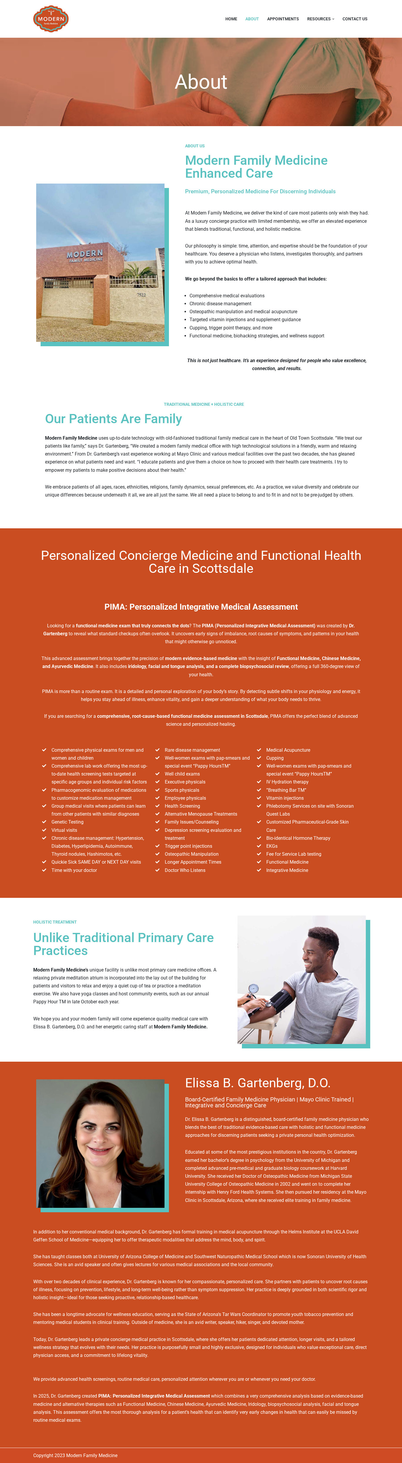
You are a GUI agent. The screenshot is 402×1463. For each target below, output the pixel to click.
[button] (333, 19)
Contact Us (355, 19)
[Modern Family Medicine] (52, 18)
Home (231, 19)
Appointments (283, 19)
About (252, 19)
